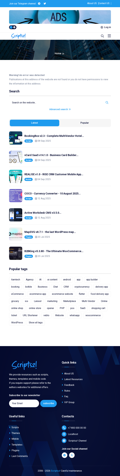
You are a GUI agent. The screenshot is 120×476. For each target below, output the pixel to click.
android (67, 279)
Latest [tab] (34, 122)
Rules (67, 390)
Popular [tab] (84, 122)
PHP (62, 308)
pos (72, 308)
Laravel (37, 301)
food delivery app (100, 294)
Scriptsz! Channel (77, 440)
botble (28, 286)
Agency (30, 279)
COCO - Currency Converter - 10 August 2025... (52, 193)
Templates (16, 444)
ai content (52, 279)
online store (35, 308)
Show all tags (36, 322)
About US (92, 3)
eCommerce (17, 294)
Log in (107, 27)
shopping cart (98, 308)
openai (50, 308)
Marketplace (69, 301)
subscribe (48, 403)
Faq (66, 396)
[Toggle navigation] (109, 36)
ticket (14, 315)
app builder (92, 279)
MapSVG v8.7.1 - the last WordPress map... (50, 231)
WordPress (17, 322)
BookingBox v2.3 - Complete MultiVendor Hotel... (54, 135)
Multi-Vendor (88, 301)
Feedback (69, 385)
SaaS (82, 308)
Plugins (29, 237)
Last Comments (19, 456)
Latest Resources (73, 379)
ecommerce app (38, 294)
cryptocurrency (82, 286)
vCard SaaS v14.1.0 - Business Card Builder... (51, 155)
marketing (52, 301)
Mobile (28, 179)
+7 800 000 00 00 (77, 427)
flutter (82, 294)
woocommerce (93, 315)
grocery (15, 301)
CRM (66, 286)
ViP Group (69, 402)
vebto (46, 315)
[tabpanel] (60, 195)
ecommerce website (62, 294)
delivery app (101, 286)
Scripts (29, 141)
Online (104, 301)
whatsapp (75, 315)
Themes (15, 433)
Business (42, 286)
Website (59, 315)
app (78, 279)
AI (40, 279)
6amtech (15, 279)
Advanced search (58, 109)
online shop (17, 308)
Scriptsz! (55, 470)
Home (58, 53)
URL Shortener (30, 315)
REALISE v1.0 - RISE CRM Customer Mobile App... (53, 174)
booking (15, 286)
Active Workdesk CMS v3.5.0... (42, 212)
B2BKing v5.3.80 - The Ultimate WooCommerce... (53, 251)
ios (26, 301)
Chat (55, 286)
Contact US (103, 3)
